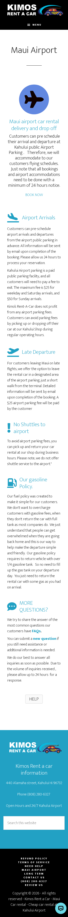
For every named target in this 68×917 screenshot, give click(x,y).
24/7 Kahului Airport (46, 805)
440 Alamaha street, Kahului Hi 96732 (34, 783)
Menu (36, 25)
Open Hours (15, 805)
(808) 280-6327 (39, 794)
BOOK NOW (34, 195)
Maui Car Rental (34, 10)
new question (44, 638)
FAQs (36, 631)
